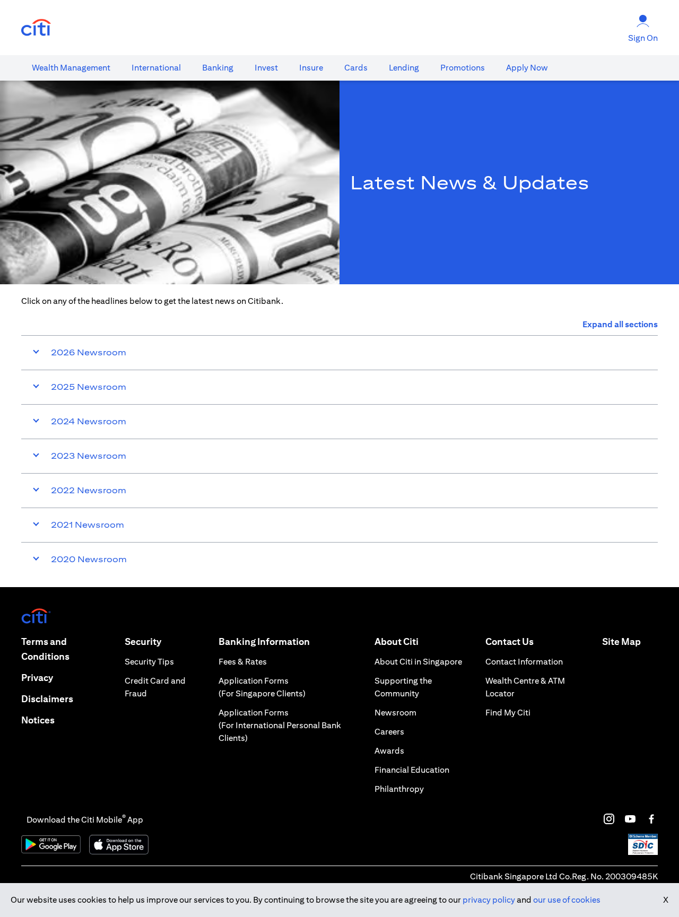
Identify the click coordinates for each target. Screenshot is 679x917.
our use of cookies (566, 900)
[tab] (71, 68)
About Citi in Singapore (418, 662)
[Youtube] (630, 819)
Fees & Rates (243, 662)
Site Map (621, 641)
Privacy (37, 677)
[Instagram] (609, 819)
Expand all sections (620, 324)
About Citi (397, 641)
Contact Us (509, 641)
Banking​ (217, 68)
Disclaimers (47, 698)
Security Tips (149, 662)
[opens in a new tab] (36, 28)
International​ (156, 68)
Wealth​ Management (71, 68)
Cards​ (356, 68)
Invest (266, 68)
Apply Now (527, 68)
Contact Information (524, 662)
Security (143, 641)
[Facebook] (651, 819)
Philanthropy (399, 789)
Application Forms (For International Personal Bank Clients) (280, 725)
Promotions (462, 68)
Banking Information (264, 641)
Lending (404, 68)
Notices (38, 720)
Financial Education (412, 770)
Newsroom (395, 713)
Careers (389, 732)
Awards (389, 751)
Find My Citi (507, 713)
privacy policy (489, 900)
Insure (311, 68)
